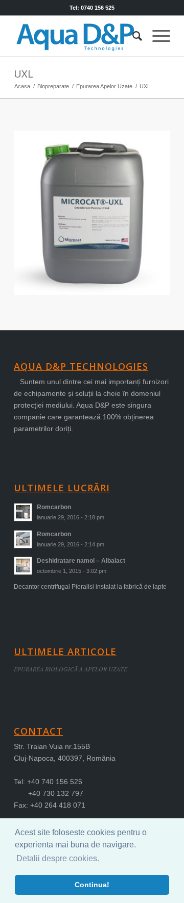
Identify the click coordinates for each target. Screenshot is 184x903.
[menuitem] (132, 36)
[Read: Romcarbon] (23, 512)
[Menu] (156, 36)
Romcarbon (54, 507)
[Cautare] (132, 36)
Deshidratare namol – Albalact (81, 560)
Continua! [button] (92, 885)
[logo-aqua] (76, 36)
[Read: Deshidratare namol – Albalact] (23, 566)
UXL (23, 74)
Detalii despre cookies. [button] (57, 858)
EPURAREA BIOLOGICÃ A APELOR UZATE (70, 669)
